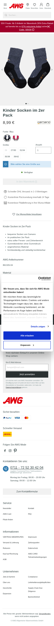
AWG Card (7, 514)
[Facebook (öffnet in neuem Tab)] (5, 451)
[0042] (15, 138)
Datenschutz (33, 548)
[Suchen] (5, 15)
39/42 (16, 156)
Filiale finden (8, 520)
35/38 (7, 156)
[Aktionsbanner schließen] (49, 26)
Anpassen (25, 345)
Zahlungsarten (33, 543)
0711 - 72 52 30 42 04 (26, 467)
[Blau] (7, 138)
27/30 (13, 150)
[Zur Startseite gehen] (16, 5)
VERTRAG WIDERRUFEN (13, 537)
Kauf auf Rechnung (10, 554)
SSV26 (28, 29)
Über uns (6, 582)
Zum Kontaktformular (27, 491)
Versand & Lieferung (11, 543)
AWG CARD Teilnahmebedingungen (37, 555)
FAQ (29, 514)
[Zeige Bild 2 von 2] (28, 103)
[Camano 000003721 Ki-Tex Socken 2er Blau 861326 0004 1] (27, 70)
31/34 (22, 150)
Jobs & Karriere (9, 577)
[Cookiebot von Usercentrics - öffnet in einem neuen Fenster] (38, 278)
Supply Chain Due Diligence (35, 589)
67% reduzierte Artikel (31, 26)
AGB (4, 559)
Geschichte (7, 588)
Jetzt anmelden (27, 374)
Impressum (32, 537)
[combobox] (29, 15)
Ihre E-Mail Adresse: (13, 362)
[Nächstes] (52, 69)
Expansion (7, 594)
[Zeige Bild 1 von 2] (26, 103)
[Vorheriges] (2, 69)
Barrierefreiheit (34, 597)
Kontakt (31, 508)
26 (6, 150)
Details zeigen (38, 326)
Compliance (33, 577)
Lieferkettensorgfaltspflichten (39, 582)
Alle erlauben (27, 335)
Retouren (6, 548)
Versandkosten (45, 614)
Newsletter (7, 508)
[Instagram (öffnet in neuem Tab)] (10, 451)
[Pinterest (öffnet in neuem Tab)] (15, 451)
